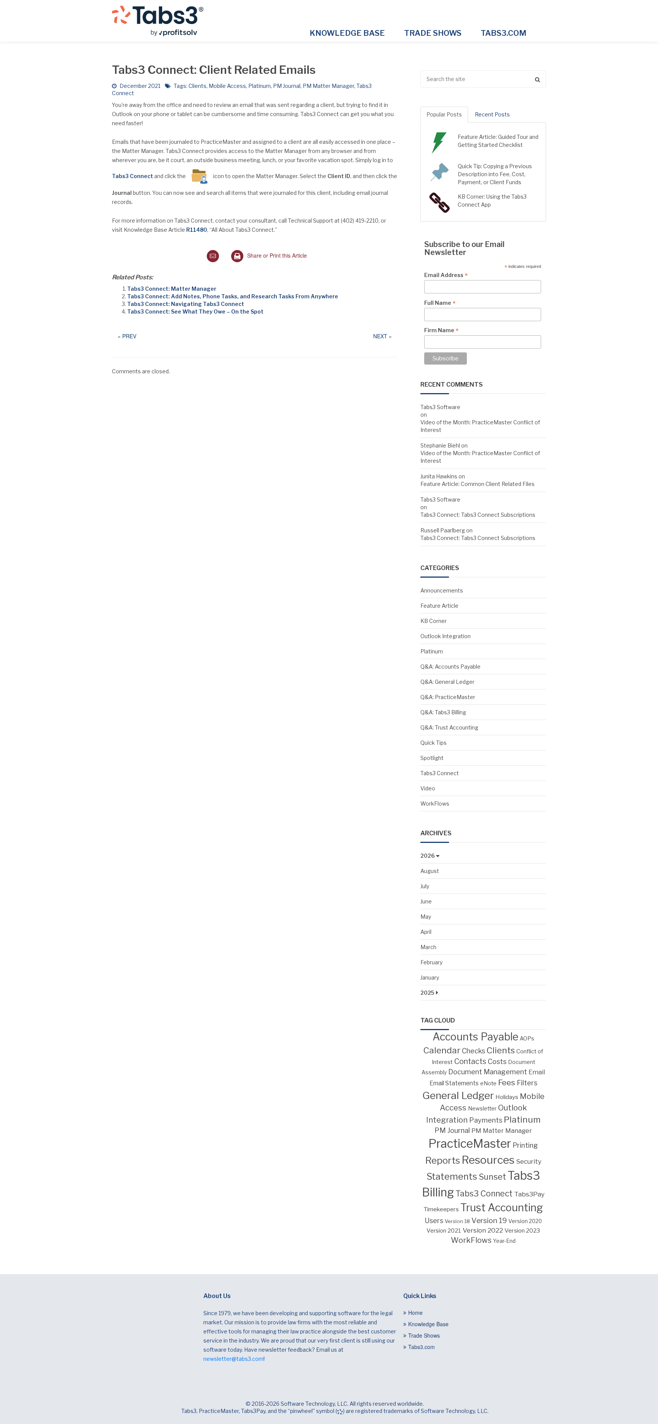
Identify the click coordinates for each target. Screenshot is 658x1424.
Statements (451, 1176)
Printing (525, 1145)
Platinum (259, 86)
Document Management (487, 1072)
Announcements (441, 590)
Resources (488, 1159)
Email (537, 1072)
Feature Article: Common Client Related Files (477, 484)
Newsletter (482, 1108)
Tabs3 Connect (439, 773)
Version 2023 (522, 1230)
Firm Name (441, 330)
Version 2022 (483, 1230)
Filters (527, 1082)
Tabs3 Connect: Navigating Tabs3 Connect (185, 304)
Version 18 (457, 1221)
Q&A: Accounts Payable (450, 666)
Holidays (506, 1097)
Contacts (470, 1061)
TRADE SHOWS (433, 33)
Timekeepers (441, 1209)
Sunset (492, 1177)
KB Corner (433, 621)
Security (528, 1161)
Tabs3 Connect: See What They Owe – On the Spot (195, 311)
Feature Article (439, 605)
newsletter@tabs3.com (233, 1359)
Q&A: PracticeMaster (447, 697)
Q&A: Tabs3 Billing (443, 712)
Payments (485, 1120)
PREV (129, 336)
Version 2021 (443, 1230)
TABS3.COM (503, 33)
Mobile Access (227, 86)
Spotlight (432, 758)
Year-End (504, 1241)
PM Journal (286, 86)
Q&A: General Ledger (447, 682)
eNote (488, 1083)
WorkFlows (434, 803)
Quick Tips (433, 742)
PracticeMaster (469, 1143)
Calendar (441, 1050)
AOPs (527, 1038)
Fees (506, 1082)
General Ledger (458, 1095)
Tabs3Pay (529, 1194)
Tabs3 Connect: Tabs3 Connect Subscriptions (477, 514)
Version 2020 (525, 1221)
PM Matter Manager (328, 86)
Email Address (446, 275)
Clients (197, 86)
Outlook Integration (445, 636)
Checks (473, 1051)
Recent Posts (492, 114)
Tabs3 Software (440, 407)
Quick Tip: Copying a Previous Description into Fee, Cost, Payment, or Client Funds (495, 174)
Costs (497, 1061)
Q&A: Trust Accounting (449, 727)
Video (427, 788)
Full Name (439, 303)
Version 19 (489, 1220)
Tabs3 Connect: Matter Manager (171, 288)
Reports (442, 1160)
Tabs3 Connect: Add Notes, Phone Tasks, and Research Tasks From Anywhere (232, 296)
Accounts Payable (475, 1037)
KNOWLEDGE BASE (347, 33)
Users (434, 1221)
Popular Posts (444, 114)
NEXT (380, 336)
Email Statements (454, 1083)
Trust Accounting (501, 1207)
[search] (483, 79)
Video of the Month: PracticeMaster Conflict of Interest (480, 426)
